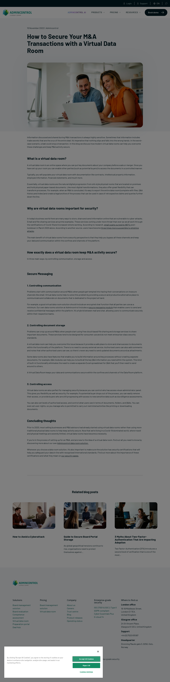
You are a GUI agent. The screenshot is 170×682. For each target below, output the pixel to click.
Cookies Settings (86, 672)
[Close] (98, 651)
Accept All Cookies (86, 659)
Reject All (86, 665)
